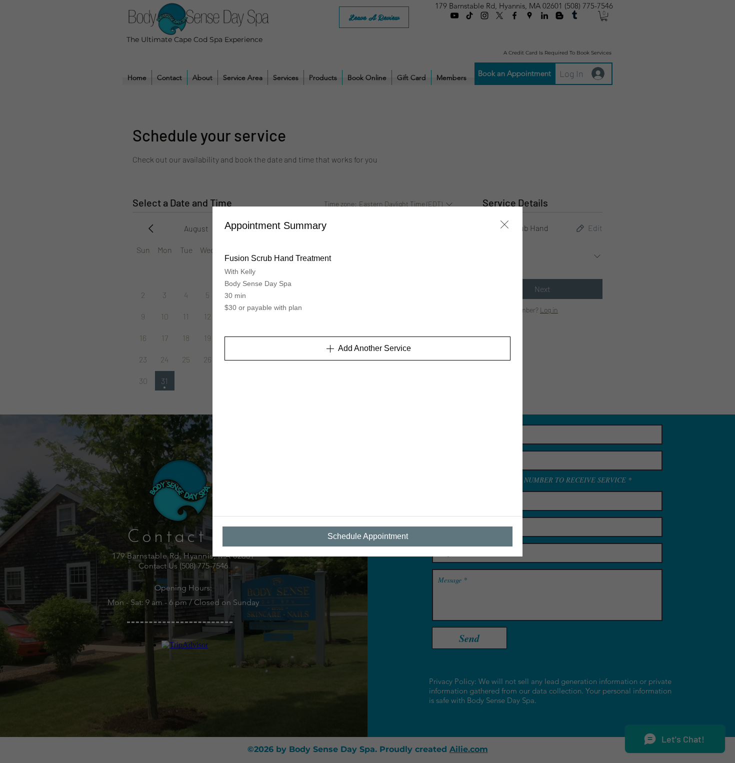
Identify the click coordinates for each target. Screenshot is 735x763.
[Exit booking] (504, 224)
